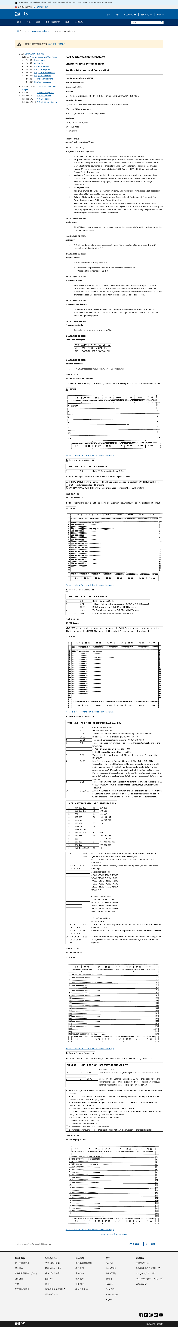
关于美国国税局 (22, 1263)
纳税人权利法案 (52, 1263)
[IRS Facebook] (141, 1314)
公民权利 (49, 1278)
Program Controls (42, 75)
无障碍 (160, 1324)
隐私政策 (150, 1324)
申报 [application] (19, 22)
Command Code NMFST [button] (35, 53)
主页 (17, 31)
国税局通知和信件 (83, 1263)
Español (109, 1263)
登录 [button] (159, 14)
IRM (23, 31)
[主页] (21, 13)
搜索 (161, 22)
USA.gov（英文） (144, 1273)
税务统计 (19, 1278)
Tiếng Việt (110, 1289)
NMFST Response (45, 98)
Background (39, 60)
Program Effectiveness (44, 72)
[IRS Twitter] (146, 1314)
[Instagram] (151, 1314)
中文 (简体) (128, 14)
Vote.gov (140, 1284)
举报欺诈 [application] (79, 22)
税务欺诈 (79, 1278)
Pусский (109, 1284)
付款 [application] (29, 22)
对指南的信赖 (51, 1294)
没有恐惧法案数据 (53, 1289)
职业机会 (19, 1268)
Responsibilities (41, 66)
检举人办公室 (81, 1289)
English (109, 1299)
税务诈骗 (79, 1273)
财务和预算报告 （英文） (26, 1273)
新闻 (117, 14)
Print (152, 1243)
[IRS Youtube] (161, 1314)
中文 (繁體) (111, 1273)
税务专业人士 (146, 14)
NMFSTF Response (45, 92)
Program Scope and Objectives (43, 57)
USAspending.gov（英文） (148, 1278)
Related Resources (42, 82)
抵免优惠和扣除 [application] (52, 22)
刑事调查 (79, 1284)
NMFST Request (44, 95)
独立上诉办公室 (52, 1273)
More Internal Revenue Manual (114, 1234)
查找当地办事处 (22, 1289)
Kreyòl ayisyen (112, 1294)
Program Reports (42, 69)
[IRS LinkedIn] (156, 1314)
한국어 (109, 1278)
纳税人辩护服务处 (53, 1268)
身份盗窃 (79, 1268)
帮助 (108, 14)
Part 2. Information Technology (39, 31)
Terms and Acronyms (43, 78)
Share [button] (136, 1243)
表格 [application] (67, 22)
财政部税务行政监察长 (146, 1268)
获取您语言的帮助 (56, 44)
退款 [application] (38, 22)
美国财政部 (141, 1263)
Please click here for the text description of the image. (90, 455)
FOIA (47, 1284)
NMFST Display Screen (47, 102)
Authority (38, 63)
